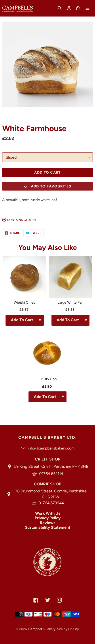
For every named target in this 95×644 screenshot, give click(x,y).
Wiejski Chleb (24, 302)
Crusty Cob (48, 379)
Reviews (47, 522)
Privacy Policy (48, 518)
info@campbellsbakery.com (51, 448)
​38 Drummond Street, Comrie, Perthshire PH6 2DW (51, 494)
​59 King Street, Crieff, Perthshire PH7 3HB (51, 466)
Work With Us (47, 513)
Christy (73, 629)
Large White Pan (70, 302)
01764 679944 (51, 503)
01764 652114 (51, 473)
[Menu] (87, 8)
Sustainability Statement (47, 527)
